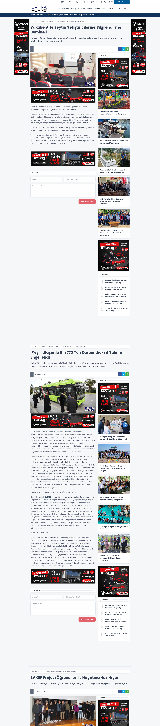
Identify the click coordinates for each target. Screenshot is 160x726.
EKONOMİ (81, 9)
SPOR (111, 9)
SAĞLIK (104, 9)
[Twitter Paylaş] (123, 49)
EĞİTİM (97, 9)
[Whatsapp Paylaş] (127, 49)
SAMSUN (42, 346)
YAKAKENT (43, 21)
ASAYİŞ (73, 9)
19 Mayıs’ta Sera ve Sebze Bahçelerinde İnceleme (68, 15)
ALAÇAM (118, 9)
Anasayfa (34, 21)
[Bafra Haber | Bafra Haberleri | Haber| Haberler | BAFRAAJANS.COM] (39, 8)
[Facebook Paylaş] (120, 49)
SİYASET (90, 9)
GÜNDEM (65, 9)
